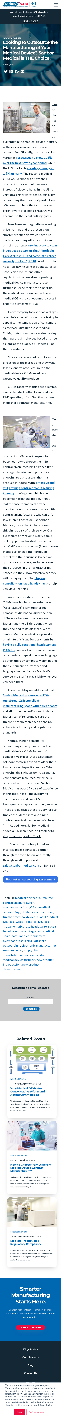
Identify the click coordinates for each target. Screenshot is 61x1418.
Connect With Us (30, 1327)
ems (19, 950)
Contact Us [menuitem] (30, 1373)
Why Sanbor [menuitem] (30, 1349)
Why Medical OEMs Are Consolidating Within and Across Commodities (27, 1091)
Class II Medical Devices (32, 921)
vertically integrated (27, 931)
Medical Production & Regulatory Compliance (26, 1242)
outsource (46, 897)
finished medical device (19, 917)
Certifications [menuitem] (30, 1357)
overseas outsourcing (17, 940)
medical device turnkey (19, 959)
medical (48, 931)
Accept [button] (19, 1412)
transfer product (35, 955)
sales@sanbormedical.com (21, 865)
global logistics (13, 926)
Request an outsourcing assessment (30, 879)
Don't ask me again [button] (36, 1412)
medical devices (26, 897)
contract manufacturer (18, 902)
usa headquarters (37, 926)
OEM (33, 907)
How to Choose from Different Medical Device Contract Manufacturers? (30, 1168)
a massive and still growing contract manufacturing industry (29, 488)
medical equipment (32, 936)
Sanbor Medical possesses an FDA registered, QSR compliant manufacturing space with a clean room (30, 700)
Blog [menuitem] (30, 1365)
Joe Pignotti (9, 64)
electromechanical (15, 907)
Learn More (30, 21)
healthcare (10, 936)
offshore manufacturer (37, 912)
